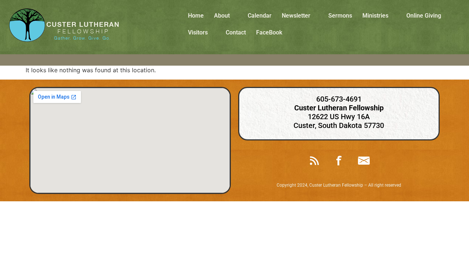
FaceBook (269, 32)
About (222, 15)
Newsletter (296, 15)
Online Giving (423, 15)
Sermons (340, 15)
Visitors (198, 32)
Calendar (260, 15)
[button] (226, 15)
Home (196, 15)
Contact (236, 32)
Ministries (375, 15)
